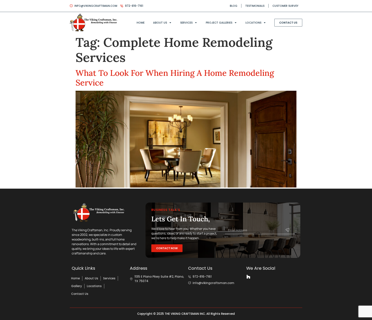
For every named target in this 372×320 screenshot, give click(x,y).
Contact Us (79, 294)
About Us (160, 23)
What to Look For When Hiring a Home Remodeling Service (175, 78)
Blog (233, 6)
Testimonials (254, 6)
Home (141, 23)
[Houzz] (248, 277)
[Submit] (287, 230)
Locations (253, 23)
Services (186, 23)
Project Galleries (219, 23)
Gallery (76, 286)
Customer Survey (285, 6)
